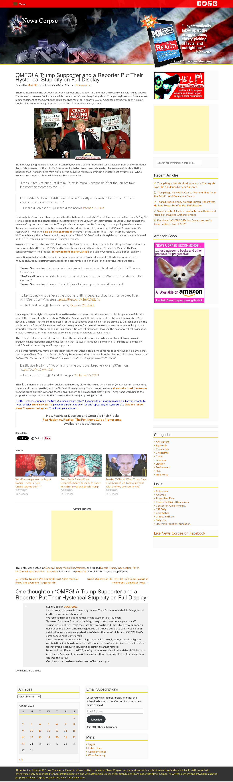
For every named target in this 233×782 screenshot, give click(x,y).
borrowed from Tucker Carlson (70, 251)
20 (57, 737)
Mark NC (32, 85)
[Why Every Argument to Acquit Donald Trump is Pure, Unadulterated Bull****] (36, 465)
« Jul (21, 759)
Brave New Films (165, 498)
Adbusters (162, 491)
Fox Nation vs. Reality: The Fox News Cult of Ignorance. (82, 419)
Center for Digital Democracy (172, 501)
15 (74, 730)
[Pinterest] (215, 4)
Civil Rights (162, 452)
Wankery (81, 567)
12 (48, 730)
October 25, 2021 (93, 208)
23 (22, 743)
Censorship (162, 449)
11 (40, 730)
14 (65, 730)
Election (160, 463)
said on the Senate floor (57, 231)
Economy (161, 459)
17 (31, 737)
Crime (159, 456)
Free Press (162, 474)
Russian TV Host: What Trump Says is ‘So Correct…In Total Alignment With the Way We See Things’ (126, 483)
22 (74, 737)
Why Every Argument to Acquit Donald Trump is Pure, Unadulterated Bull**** (33, 483)
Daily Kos (161, 520)
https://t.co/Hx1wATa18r (37, 369)
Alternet (161, 494)
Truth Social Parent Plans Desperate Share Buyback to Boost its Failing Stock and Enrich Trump (81, 483)
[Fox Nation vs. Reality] (176, 40)
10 (31, 730)
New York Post (37, 571)
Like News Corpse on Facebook (179, 533)
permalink (80, 571)
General (48, 567)
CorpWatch (162, 512)
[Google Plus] (210, 4)
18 (40, 737)
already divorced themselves (129, 388)
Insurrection (124, 567)
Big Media (161, 445)
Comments (83, 85)
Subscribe (96, 719)
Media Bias (69, 567)
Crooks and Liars (165, 516)
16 (22, 737)
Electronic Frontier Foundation (173, 523)
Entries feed (95, 747)
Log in (91, 744)
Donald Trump (108, 567)
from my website (42, 404)
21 (65, 737)
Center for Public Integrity (171, 505)
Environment (163, 467)
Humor (58, 567)
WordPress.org (96, 755)
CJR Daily (161, 509)
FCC (158, 470)
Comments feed (97, 751)
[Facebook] (199, 4)
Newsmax (52, 571)
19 (48, 737)
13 (57, 730)
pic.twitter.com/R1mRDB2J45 (79, 299)
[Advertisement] (81, 536)
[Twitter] (204, 4)
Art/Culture (162, 441)
